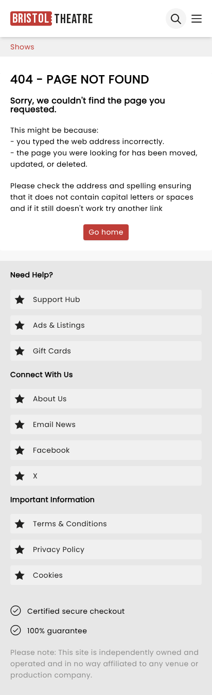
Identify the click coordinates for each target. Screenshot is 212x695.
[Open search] (176, 18)
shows (22, 47)
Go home (106, 232)
